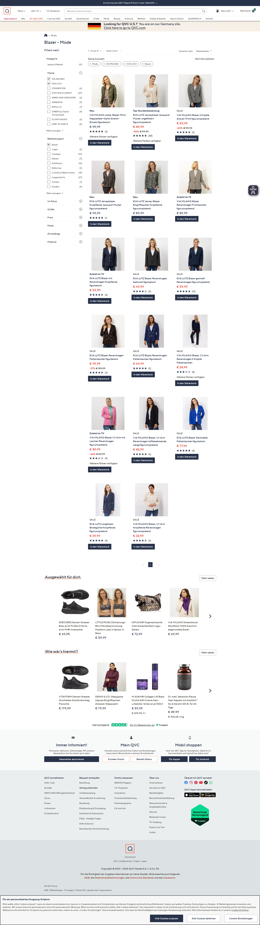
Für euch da (119, 808)
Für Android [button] (202, 759)
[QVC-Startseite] (45, 35)
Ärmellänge (53, 233)
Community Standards (142, 877)
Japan (144, 861)
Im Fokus (52, 201)
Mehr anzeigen (53, 130)
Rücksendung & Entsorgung (92, 808)
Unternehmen (156, 782)
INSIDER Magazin (123, 782)
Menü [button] (20, 11)
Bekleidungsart (55, 138)
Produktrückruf (51, 813)
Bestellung (84, 782)
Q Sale (96, 18)
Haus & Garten (177, 18)
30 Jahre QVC (36, 18)
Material (51, 241)
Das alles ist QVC (157, 787)
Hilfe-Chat (49, 782)
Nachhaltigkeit (156, 793)
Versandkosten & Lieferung (92, 798)
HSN (46, 890)
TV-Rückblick (53, 11)
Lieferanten (49, 808)
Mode (106, 18)
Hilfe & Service (86, 823)
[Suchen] (204, 11)
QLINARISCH (194, 18)
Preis (50, 217)
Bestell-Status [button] (144, 759)
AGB (87, 877)
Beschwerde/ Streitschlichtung (94, 828)
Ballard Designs (56, 890)
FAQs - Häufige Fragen (90, 818)
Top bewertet (82, 18)
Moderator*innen (157, 817)
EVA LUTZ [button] (131, 64)
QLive (47, 798)
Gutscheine (119, 793)
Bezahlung (84, 803)
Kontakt (48, 787)
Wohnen (141, 18)
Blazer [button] (147, 64)
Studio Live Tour (157, 827)
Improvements (106, 890)
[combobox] (133, 11)
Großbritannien (125, 861)
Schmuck (129, 18)
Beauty (117, 18)
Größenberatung (87, 793)
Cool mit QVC (54, 18)
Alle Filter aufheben (204, 58)
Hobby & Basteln (158, 18)
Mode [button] (95, 64)
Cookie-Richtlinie (240, 910)
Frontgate (69, 890)
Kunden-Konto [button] (116, 759)
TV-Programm (121, 787)
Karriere (153, 812)
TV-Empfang (155, 822)
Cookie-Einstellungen (241, 918)
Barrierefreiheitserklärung (161, 798)
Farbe (50, 225)
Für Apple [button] (174, 759)
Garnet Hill (80, 890)
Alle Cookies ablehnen (204, 918)
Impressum (169, 877)
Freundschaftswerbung (125, 798)
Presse (47, 803)
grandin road (92, 890)
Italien (137, 861)
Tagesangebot (10, 18)
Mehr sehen (207, 578)
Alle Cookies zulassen (166, 918)
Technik (209, 18)
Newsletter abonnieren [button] (71, 759)
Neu (23, 18)
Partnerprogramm (122, 803)
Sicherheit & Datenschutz (91, 813)
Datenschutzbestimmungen (109, 877)
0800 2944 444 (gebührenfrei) (59, 793)
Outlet (152, 832)
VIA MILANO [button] (112, 64)
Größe (50, 209)
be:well (68, 18)
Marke (50, 72)
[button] (222, 11)
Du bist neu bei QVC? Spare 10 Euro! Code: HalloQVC (129, 3)
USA (115, 861)
